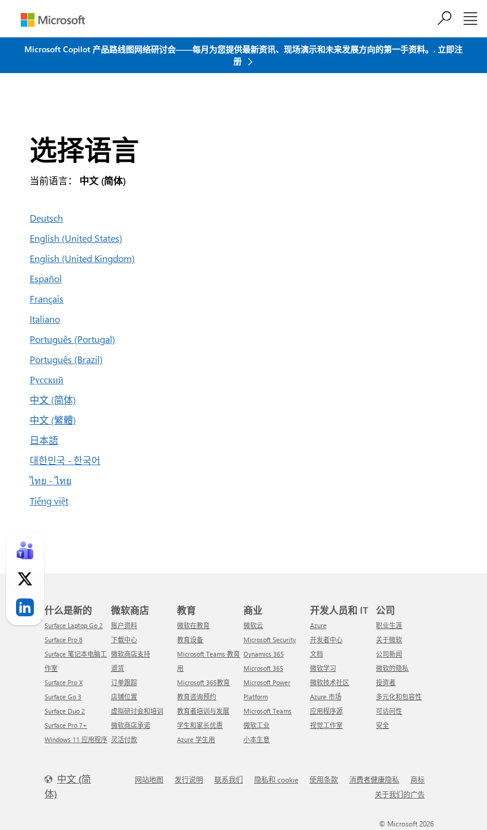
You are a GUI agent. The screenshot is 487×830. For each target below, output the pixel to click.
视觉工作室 (326, 725)
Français (47, 298)
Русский (47, 379)
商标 (417, 779)
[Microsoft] (53, 20)
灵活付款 (124, 739)
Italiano (45, 319)
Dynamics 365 (264, 653)
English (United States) (76, 238)
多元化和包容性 (399, 696)
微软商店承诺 (130, 725)
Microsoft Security (270, 639)
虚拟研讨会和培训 (137, 710)
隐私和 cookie (276, 779)
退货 (117, 668)
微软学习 (323, 668)
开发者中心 (326, 639)
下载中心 (124, 639)
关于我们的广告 (400, 794)
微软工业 (257, 725)
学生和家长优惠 (200, 725)
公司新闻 (389, 653)
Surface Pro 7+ (66, 725)
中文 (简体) (53, 399)
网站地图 (149, 779)
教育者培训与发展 (203, 710)
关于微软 (389, 639)
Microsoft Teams (268, 710)
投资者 (386, 682)
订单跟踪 (124, 682)
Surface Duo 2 (65, 710)
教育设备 (190, 639)
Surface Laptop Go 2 (74, 625)
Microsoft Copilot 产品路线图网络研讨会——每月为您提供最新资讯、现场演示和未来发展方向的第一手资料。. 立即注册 (243, 55)
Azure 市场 (325, 696)
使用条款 (323, 779)
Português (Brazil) (66, 359)
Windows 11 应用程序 (76, 739)
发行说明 (189, 779)
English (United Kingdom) (82, 258)
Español (46, 278)
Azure (318, 625)
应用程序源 (326, 710)
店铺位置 (124, 696)
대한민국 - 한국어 (65, 460)
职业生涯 (389, 625)
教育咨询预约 (196, 696)
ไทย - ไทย (50, 480)
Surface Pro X (64, 682)
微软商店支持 (130, 653)
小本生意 (257, 739)
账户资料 (124, 625)
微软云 (253, 625)
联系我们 (228, 779)
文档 (316, 653)
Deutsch (46, 218)
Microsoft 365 (263, 668)
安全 (382, 725)
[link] (25, 550)
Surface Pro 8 (64, 639)
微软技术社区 (329, 682)
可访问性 (389, 710)
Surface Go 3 (63, 696)
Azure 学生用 (196, 739)
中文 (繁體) (53, 420)
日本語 (44, 440)
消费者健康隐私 (374, 779)
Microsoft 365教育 (203, 682)
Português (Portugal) (72, 339)
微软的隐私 (392, 668)
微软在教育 (193, 625)
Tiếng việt (49, 500)
